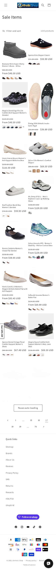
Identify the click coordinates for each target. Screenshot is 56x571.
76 (36, 426)
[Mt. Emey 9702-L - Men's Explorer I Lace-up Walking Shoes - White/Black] (30, 212)
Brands (9, 453)
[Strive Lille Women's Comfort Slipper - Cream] (30, 171)
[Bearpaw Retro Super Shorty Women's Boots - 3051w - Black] (4, 78)
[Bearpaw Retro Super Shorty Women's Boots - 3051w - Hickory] (8, 78)
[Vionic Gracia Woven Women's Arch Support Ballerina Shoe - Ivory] (12, 172)
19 (20, 426)
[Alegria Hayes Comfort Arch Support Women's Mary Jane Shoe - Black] (34, 354)
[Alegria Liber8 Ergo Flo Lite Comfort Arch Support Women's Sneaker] (15, 95)
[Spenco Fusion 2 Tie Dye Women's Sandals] (15, 374)
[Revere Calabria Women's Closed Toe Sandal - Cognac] (8, 262)
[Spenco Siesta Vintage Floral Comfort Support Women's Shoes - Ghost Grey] (4, 354)
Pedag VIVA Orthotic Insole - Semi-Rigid (39, 124)
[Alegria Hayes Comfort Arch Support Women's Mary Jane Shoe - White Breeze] (42, 354)
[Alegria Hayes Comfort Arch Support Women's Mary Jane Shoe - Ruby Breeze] (38, 354)
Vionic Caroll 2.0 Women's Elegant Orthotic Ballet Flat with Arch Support (14, 289)
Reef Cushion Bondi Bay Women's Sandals (11, 206)
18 (12, 426)
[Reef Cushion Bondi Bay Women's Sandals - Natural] (8, 215)
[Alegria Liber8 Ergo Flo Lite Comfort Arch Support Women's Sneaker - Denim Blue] (4, 127)
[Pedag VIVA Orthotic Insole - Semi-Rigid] (41, 101)
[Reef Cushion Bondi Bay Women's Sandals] (15, 189)
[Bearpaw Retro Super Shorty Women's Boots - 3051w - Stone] (20, 78)
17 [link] (47, 420)
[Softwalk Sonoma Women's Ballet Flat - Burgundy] (34, 309)
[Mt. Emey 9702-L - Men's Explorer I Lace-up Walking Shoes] (41, 185)
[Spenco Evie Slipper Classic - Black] (30, 63)
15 (31, 420)
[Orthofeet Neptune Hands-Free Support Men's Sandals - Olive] (30, 397)
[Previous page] (8, 420)
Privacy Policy (12, 473)
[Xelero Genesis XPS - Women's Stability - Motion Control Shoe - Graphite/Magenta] (38, 257)
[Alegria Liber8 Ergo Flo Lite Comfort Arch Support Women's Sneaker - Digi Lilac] (8, 127)
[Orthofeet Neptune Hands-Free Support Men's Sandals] (41, 371)
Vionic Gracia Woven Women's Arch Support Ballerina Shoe (14, 159)
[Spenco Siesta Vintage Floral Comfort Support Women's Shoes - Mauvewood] (8, 354)
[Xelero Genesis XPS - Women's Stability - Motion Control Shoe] (41, 230)
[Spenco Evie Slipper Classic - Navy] (34, 63)
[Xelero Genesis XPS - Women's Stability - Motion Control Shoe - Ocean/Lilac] (34, 257)
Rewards (10, 492)
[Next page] (43, 427)
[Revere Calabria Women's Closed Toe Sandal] (15, 232)
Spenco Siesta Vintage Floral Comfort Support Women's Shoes (13, 344)
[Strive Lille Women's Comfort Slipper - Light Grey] (34, 171)
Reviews (9, 466)
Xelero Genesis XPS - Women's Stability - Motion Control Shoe (40, 244)
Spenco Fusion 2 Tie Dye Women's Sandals (11, 391)
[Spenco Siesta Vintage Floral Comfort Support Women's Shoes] (15, 326)
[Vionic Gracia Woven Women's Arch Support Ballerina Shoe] (15, 146)
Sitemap (9, 447)
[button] (6, 5)
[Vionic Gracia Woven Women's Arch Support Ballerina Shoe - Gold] (8, 172)
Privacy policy (31, 560)
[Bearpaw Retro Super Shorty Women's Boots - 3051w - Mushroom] (16, 78)
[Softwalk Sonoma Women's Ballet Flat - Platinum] (42, 309)
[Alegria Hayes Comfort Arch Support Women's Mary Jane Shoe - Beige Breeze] (30, 354)
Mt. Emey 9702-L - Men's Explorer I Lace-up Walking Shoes (38, 198)
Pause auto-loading (28, 408)
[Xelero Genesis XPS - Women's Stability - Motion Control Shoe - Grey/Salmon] (30, 257)
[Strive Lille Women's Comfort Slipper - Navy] (38, 171)
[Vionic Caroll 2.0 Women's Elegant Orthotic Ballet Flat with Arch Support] (15, 275)
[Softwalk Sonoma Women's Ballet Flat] (41, 279)
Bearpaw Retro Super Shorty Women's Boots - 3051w (13, 65)
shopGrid (10, 505)
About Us (10, 459)
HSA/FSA (10, 498)
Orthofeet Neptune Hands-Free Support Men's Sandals (40, 384)
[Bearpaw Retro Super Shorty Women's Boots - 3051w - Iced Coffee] (12, 78)
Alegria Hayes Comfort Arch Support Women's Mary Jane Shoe (39, 344)
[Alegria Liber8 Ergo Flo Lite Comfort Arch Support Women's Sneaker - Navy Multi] (12, 127)
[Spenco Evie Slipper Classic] (41, 43)
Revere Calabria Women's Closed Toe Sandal (12, 249)
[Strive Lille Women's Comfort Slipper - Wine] (46, 171)
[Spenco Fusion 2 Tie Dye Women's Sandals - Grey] (4, 401)
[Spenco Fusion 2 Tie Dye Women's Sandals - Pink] (8, 401)
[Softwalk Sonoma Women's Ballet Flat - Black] (30, 309)
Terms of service (29, 565)
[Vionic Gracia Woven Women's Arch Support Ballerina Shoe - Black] (4, 172)
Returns (9, 486)
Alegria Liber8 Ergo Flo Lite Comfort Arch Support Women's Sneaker (14, 113)
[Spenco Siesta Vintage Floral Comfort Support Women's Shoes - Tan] (12, 354)
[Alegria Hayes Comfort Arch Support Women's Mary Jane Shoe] (41, 326)
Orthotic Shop (17, 560)
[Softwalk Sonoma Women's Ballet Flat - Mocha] (38, 309)
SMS (7, 479)
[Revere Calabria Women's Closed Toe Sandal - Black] (4, 262)
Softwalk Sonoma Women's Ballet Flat (39, 296)
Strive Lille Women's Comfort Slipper (39, 161)
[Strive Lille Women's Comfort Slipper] (41, 147)
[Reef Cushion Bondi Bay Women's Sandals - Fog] (4, 215)
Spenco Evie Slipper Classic (39, 55)
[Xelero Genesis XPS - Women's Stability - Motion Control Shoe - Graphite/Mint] (42, 257)
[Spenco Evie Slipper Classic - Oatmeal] (38, 63)
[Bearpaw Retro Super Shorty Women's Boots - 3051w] (15, 48)
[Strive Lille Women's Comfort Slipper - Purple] (42, 171)
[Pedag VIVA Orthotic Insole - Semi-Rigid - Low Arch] (30, 134)
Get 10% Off (2, 331)
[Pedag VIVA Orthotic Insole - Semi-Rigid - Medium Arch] (34, 134)
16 (39, 420)
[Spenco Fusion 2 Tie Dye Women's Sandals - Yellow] (12, 401)
